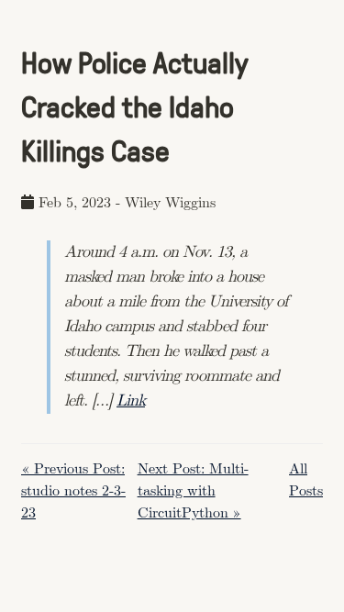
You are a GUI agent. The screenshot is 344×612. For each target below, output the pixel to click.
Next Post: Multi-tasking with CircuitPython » (193, 491)
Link (131, 401)
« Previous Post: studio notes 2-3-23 (73, 491)
